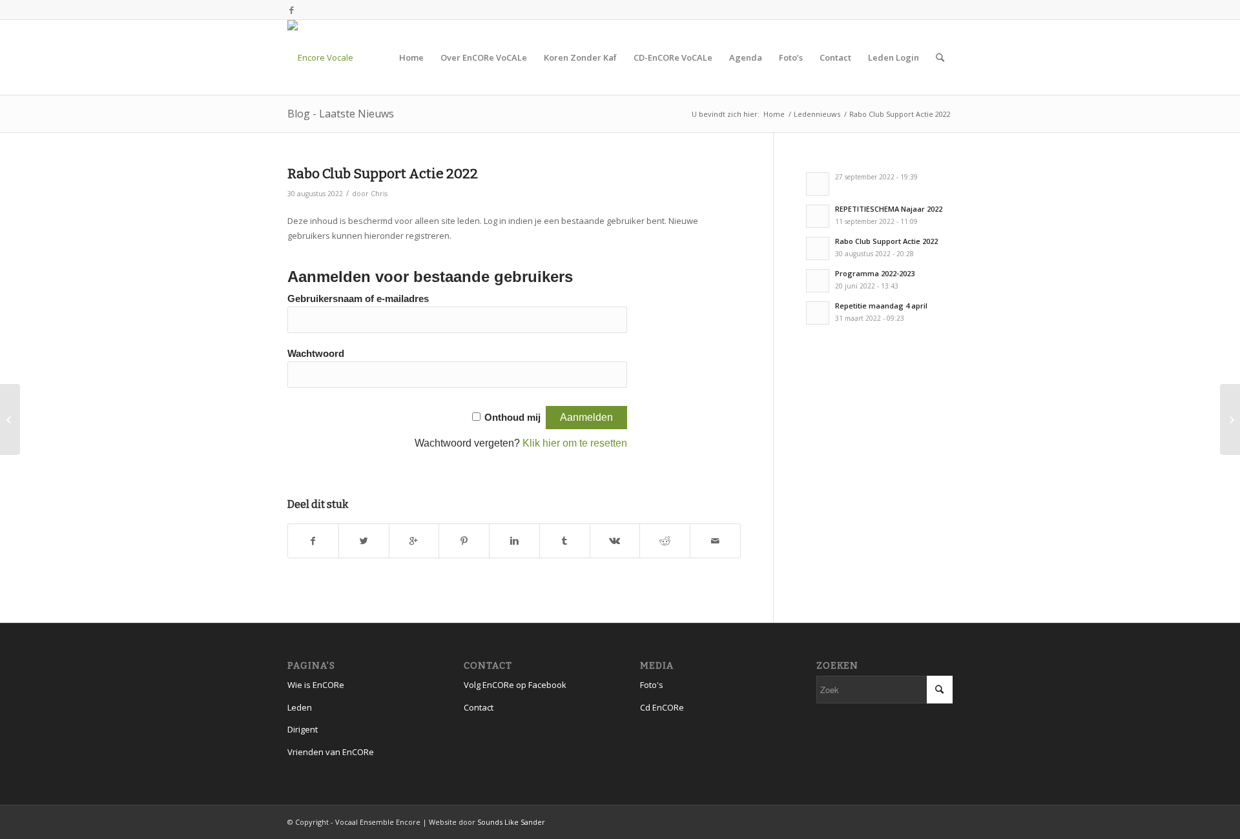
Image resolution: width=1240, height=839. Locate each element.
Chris (379, 193)
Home (774, 114)
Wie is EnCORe (315, 685)
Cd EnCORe (662, 707)
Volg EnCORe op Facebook (515, 685)
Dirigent (302, 729)
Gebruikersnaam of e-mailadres (358, 299)
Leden (299, 707)
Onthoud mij (512, 417)
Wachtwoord (315, 354)
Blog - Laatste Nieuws (340, 113)
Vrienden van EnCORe (330, 752)
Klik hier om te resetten (574, 443)
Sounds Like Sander (511, 822)
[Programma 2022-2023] (10, 419)
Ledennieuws (817, 114)
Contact (478, 707)
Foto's (651, 685)
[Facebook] (291, 9)
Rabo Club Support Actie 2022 (382, 173)
